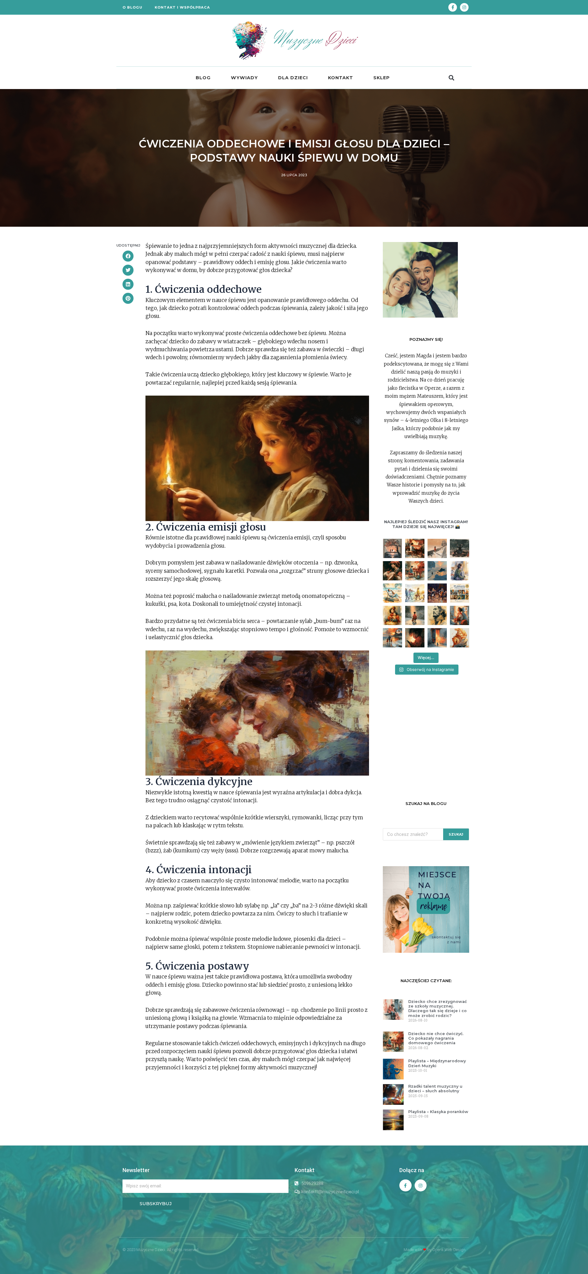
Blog (203, 77)
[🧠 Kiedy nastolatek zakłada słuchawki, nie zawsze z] (459, 570)
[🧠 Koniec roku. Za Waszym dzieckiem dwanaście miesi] (459, 615)
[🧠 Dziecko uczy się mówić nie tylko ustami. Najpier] (392, 615)
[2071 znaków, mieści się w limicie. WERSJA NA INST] (414, 570)
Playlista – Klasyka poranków (438, 1111)
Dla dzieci (293, 77)
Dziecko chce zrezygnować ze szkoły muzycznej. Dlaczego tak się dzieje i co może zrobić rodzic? (437, 1008)
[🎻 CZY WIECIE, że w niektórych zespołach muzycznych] (437, 593)
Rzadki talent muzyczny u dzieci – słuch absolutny (435, 1088)
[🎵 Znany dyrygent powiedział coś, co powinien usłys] (437, 637)
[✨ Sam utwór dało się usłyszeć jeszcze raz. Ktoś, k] (392, 570)
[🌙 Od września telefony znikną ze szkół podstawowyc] (414, 637)
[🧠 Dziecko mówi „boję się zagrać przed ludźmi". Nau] (414, 615)
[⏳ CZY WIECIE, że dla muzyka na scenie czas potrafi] (437, 570)
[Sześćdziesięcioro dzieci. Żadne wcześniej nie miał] (392, 548)
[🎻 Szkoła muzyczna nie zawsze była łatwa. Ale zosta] (414, 593)
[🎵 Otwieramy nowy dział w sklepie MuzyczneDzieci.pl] (459, 593)
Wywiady (244, 77)
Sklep (381, 77)
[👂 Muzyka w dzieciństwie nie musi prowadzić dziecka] (459, 637)
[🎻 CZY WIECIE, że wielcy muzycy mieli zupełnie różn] (392, 593)
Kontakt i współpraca (182, 7)
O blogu (132, 7)
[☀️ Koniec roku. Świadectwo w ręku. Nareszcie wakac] (392, 637)
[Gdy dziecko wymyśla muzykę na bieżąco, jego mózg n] (437, 548)
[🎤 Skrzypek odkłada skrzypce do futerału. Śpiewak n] (437, 615)
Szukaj (456, 834)
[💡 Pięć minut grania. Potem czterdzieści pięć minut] (414, 548)
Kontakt (340, 77)
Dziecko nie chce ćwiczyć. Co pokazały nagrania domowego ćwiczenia (435, 1038)
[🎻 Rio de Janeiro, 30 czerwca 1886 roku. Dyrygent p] (459, 548)
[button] (452, 78)
